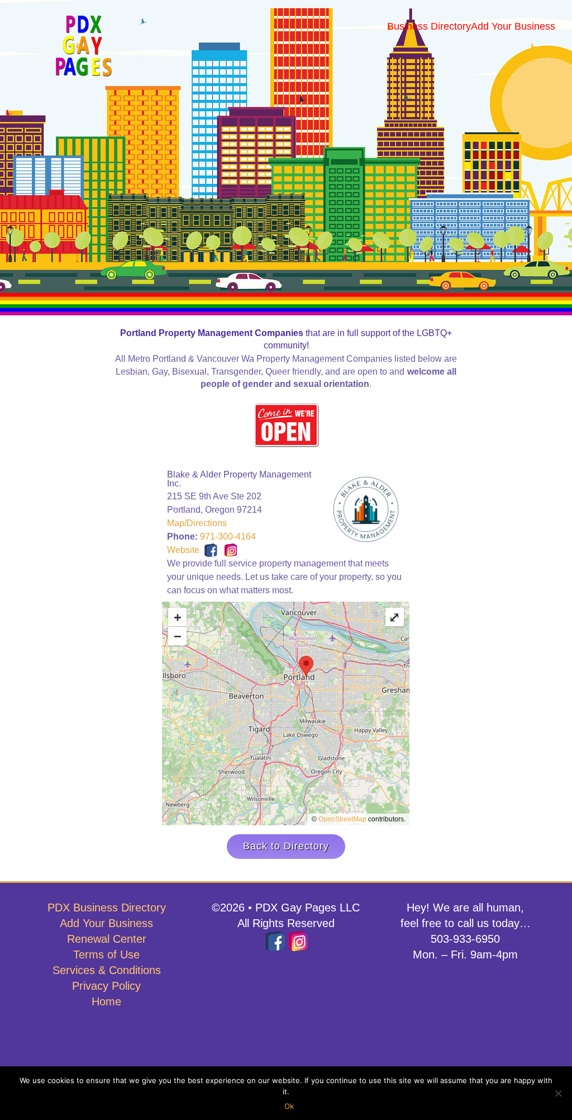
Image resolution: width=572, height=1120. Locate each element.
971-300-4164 (228, 536)
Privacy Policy (106, 986)
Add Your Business (106, 923)
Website (183, 550)
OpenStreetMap (342, 819)
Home (106, 1001)
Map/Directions (197, 523)
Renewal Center (106, 939)
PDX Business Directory (106, 907)
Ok (289, 1106)
